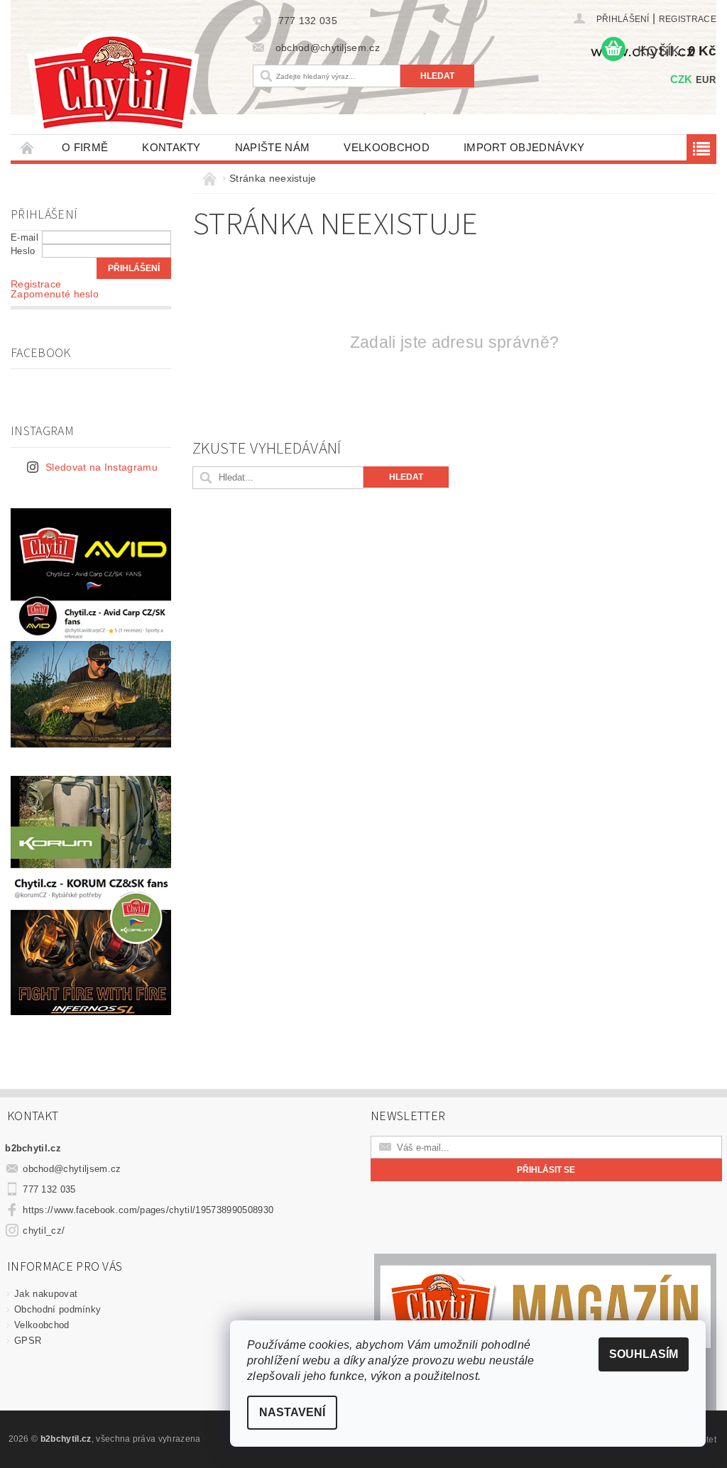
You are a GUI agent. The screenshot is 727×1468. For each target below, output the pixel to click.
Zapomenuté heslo (55, 294)
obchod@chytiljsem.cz (72, 1168)
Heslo (23, 251)
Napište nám (272, 147)
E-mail (24, 237)
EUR (706, 80)
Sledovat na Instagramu (101, 467)
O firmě (85, 147)
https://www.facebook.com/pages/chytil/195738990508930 (148, 1210)
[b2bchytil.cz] (128, 84)
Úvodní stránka (28, 147)
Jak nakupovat (45, 1293)
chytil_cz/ (44, 1230)
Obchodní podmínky (57, 1309)
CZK (681, 79)
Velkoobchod (387, 147)
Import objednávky (524, 147)
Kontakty (171, 147)
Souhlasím (643, 1354)
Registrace (687, 19)
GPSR (27, 1340)
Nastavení (292, 1412)
